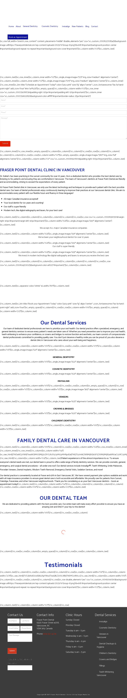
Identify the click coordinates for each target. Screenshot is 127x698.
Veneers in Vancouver (102, 635)
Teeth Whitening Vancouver (105, 673)
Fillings (102, 666)
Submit (12, 650)
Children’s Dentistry (107, 653)
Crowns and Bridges (108, 659)
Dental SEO (71, 695)
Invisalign (103, 621)
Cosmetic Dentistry (107, 628)
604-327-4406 (49, 634)
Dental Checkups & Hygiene (106, 645)
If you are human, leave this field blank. (20, 661)
